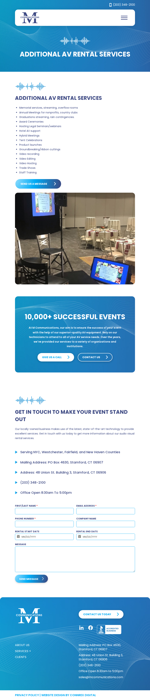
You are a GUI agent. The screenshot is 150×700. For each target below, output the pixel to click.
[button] (124, 17)
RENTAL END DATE (87, 531)
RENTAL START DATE (27, 531)
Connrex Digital (83, 695)
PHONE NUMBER (25, 518)
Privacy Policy (27, 695)
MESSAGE (20, 544)
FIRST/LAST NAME (26, 505)
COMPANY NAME (86, 518)
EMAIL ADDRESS (86, 505)
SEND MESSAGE (28, 579)
